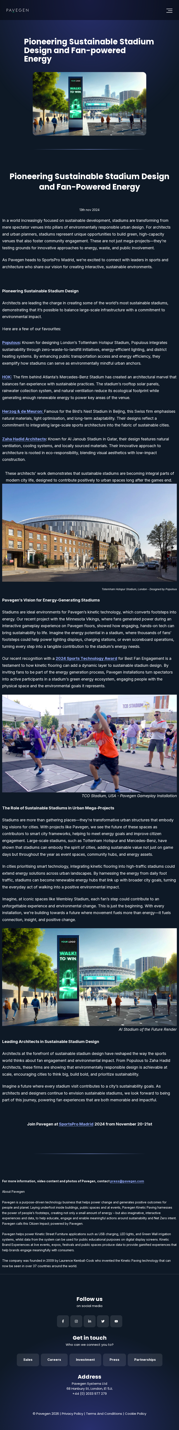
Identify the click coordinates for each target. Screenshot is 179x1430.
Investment (85, 1360)
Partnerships (145, 1360)
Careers (54, 1360)
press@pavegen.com (127, 1181)
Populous (11, 342)
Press (114, 1360)
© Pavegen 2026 (46, 1413)
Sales (28, 1360)
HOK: (7, 377)
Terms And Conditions (104, 1413)
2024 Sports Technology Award (86, 658)
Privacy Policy (72, 1413)
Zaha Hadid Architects (24, 439)
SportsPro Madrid (76, 1124)
